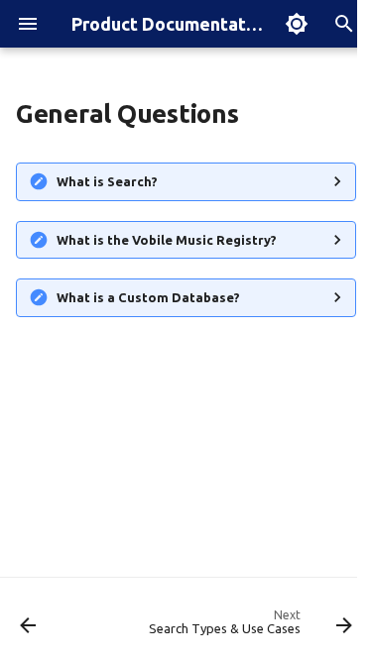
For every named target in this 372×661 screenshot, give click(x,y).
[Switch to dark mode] (296, 24)
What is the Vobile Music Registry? (167, 240)
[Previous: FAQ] (28, 625)
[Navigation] (28, 24)
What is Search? (107, 181)
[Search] (344, 24)
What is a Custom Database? (148, 297)
